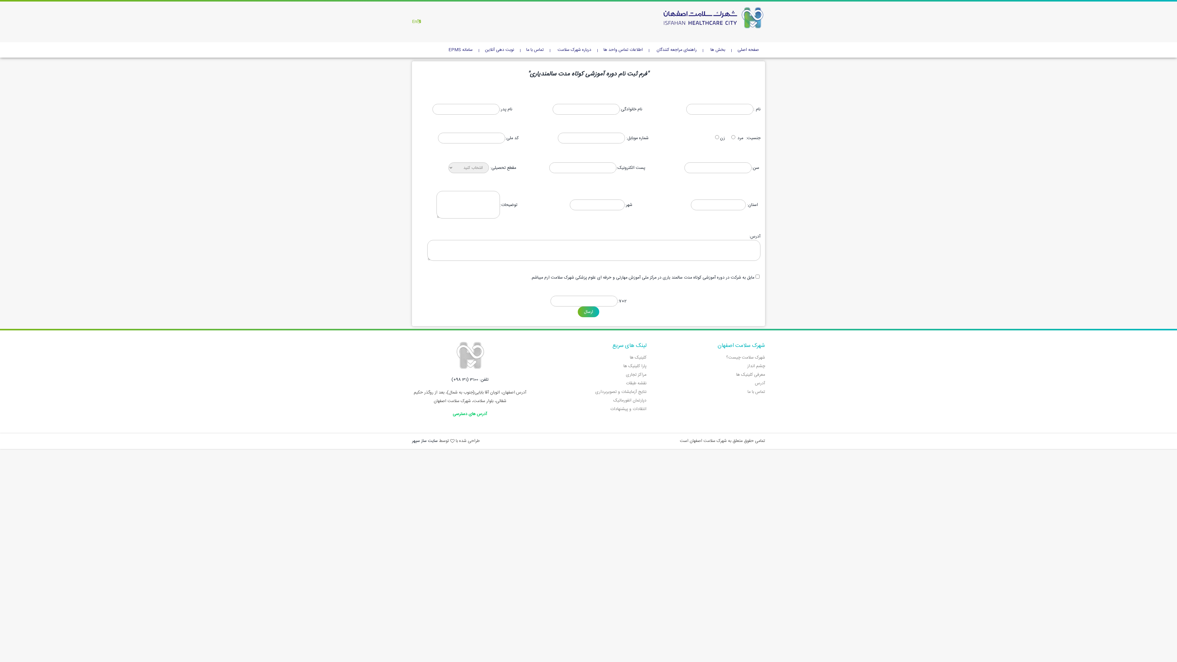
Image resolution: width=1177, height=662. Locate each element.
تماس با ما (535, 50)
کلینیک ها (638, 357)
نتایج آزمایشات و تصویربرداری (620, 392)
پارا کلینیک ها (634, 366)
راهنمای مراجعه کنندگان (677, 50)
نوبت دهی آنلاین (499, 50)
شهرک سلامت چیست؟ (745, 357)
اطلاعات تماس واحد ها (623, 50)
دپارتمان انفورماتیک (629, 400)
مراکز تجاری (636, 375)
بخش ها (717, 50)
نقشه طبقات (636, 383)
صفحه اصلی (748, 50)
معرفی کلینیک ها (750, 375)
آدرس (760, 383)
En (414, 21)
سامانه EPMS (460, 50)
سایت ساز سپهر (425, 441)
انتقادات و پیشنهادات (628, 409)
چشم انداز (756, 366)
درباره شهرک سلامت (574, 50)
